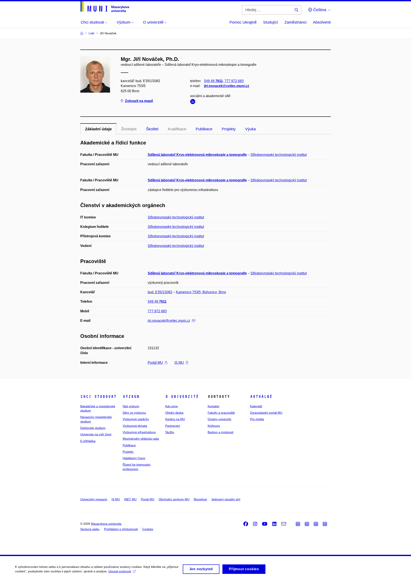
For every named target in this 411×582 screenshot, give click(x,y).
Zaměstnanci (295, 22)
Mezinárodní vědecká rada (141, 438)
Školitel (152, 129)
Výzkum (131, 396)
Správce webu (90, 529)
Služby (169, 432)
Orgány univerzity (219, 419)
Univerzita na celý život (95, 434)
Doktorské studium (93, 428)
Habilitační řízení (134, 458)
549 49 (213, 81)
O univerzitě (182, 396)
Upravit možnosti (119, 571)
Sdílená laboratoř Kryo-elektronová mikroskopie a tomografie (197, 154)
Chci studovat (98, 396)
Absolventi (322, 22)
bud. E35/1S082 (160, 292)
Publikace (204, 129)
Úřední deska (174, 412)
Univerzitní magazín (93, 499)
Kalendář (256, 406)
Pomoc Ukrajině (243, 22)
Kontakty (213, 406)
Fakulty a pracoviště (221, 412)
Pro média (257, 419)
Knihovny (214, 425)
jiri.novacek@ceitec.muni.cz (226, 86)
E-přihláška (87, 441)
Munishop (200, 499)
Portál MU (155, 362)
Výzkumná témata (135, 425)
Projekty (229, 129)
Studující (270, 22)
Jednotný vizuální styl (225, 499)
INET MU (130, 499)
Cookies (147, 529)
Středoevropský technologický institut (278, 154)
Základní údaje (98, 129)
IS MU (179, 362)
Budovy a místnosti (220, 432)
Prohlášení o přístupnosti (121, 529)
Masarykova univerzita (106, 523)
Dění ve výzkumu (134, 412)
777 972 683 (234, 81)
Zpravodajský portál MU (266, 412)
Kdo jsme (171, 406)
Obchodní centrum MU (174, 499)
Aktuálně (261, 396)
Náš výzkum (131, 406)
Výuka (250, 129)
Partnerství (172, 425)
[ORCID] (193, 102)
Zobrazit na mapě (139, 101)
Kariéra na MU (175, 419)
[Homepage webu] (104, 6)
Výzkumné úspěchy (136, 419)
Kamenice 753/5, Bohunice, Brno (201, 292)
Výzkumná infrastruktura (139, 432)
